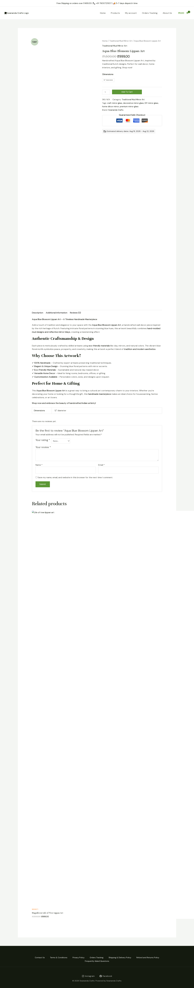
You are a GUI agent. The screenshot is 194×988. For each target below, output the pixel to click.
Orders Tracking (149, 13)
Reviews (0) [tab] (75, 312)
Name (39, 465)
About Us (167, 13)
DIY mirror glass (151, 103)
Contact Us (40, 957)
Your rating (43, 440)
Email (101, 465)
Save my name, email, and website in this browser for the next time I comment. (75, 477)
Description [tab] (37, 312)
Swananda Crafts (115, 110)
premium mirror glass (129, 106)
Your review (43, 447)
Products (115, 13)
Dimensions (107, 74)
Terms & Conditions (58, 957)
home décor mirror (110, 106)
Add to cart (127, 92)
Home (103, 13)
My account (131, 13)
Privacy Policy (78, 957)
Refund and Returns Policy (147, 957)
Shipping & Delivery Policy (120, 957)
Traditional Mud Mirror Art (120, 41)
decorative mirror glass (133, 103)
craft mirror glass (114, 103)
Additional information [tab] (56, 312)
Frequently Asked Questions (97, 961)
